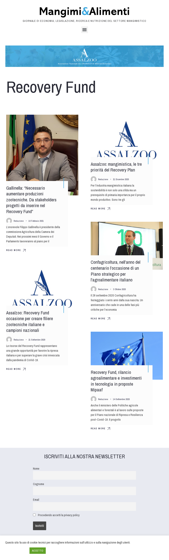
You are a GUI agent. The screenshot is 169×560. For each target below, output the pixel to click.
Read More (13, 250)
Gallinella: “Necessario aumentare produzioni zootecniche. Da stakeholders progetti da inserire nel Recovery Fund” (31, 200)
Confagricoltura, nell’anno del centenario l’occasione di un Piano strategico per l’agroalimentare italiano (115, 271)
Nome (36, 468)
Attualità (68, 121)
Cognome (38, 484)
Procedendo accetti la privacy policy (59, 515)
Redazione (18, 220)
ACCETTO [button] (37, 550)
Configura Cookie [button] (16, 551)
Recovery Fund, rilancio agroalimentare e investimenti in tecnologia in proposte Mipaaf (116, 381)
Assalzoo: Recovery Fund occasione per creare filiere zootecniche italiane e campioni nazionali (29, 322)
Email (36, 500)
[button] (84, 29)
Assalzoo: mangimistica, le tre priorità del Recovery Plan (116, 167)
